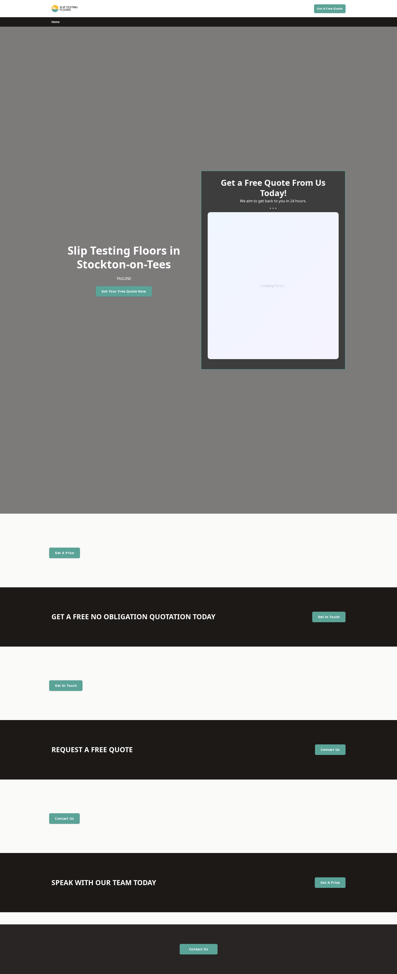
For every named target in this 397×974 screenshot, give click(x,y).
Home (55, 22)
